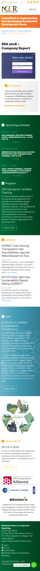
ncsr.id (5, 545)
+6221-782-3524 (10, 2)
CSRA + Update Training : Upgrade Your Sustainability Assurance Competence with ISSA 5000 (17, 171)
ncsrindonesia (9, 550)
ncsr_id (6, 548)
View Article (12, 272)
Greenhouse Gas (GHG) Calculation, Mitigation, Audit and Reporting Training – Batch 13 (18, 154)
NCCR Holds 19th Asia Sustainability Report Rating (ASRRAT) (16, 280)
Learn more (9, 227)
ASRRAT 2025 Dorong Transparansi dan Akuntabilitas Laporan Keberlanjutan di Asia (16, 250)
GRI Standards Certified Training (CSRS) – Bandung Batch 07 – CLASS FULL (17, 137)
